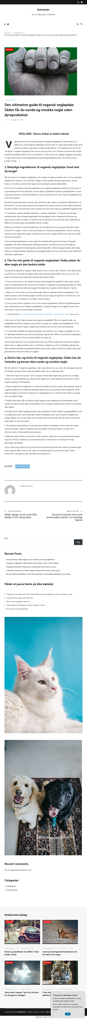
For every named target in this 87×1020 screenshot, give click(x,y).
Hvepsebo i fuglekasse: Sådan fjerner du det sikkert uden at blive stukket (32, 563)
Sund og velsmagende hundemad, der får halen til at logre (59, 953)
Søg (6, 538)
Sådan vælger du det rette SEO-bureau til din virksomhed (21, 514)
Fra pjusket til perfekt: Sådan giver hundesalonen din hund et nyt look (31, 567)
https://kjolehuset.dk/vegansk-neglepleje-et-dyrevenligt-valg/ (43, 314)
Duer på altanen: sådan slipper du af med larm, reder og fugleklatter (30, 559)
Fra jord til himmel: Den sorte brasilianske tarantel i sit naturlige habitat (64, 515)
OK (68, 1014)
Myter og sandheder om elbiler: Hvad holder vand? (22, 953)
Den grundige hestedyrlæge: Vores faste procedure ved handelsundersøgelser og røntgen (38, 574)
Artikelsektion (10, 100)
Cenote (48, 1012)
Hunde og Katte (11, 890)
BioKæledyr (43, 10)
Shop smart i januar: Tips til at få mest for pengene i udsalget (22, 994)
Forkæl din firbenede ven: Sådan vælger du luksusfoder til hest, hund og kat (33, 570)
